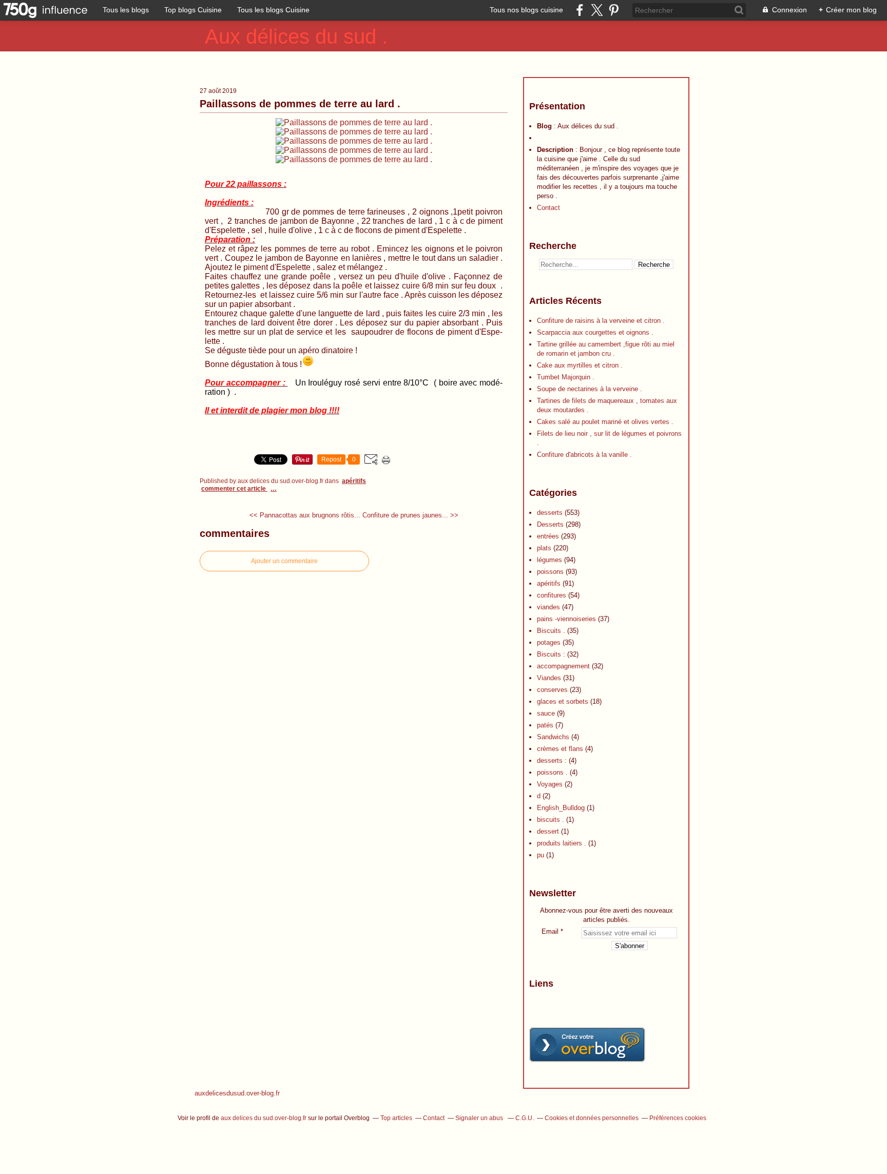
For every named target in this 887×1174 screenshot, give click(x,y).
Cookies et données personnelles (592, 1118)
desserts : (552, 760)
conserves (552, 690)
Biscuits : (551, 654)
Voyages (550, 784)
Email (550, 931)
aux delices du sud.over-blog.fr (263, 1118)
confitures (551, 595)
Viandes (549, 678)
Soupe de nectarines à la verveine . (589, 389)
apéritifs (354, 481)
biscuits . (550, 819)
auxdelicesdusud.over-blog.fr (237, 1093)
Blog (544, 126)
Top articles (396, 1118)
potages (549, 642)
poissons (550, 571)
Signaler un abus (480, 1118)
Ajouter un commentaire (284, 561)
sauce (546, 713)
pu (540, 855)
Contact (548, 207)
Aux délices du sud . (296, 36)
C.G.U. (524, 1118)
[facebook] (579, 10)
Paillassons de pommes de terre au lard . (300, 103)
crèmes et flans (560, 749)
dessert (548, 831)
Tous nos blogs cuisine (526, 10)
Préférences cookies (677, 1118)
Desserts (550, 524)
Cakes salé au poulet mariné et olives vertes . (605, 422)
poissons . (552, 772)
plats (544, 548)
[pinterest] (613, 10)
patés (545, 725)
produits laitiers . (561, 843)
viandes (548, 607)
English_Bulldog (561, 808)
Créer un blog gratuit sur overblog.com (587, 1044)
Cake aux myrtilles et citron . (580, 365)
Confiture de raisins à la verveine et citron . (601, 320)
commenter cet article (234, 488)
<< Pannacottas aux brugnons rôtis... (304, 515)
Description (556, 149)
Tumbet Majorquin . (565, 377)
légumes (549, 560)
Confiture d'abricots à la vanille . (584, 454)
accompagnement (563, 666)
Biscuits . (551, 630)
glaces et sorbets (562, 701)
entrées (548, 536)
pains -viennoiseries (566, 619)
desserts (550, 512)
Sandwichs (553, 737)
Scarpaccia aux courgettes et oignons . (595, 332)
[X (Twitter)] (596, 10)
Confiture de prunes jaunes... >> (410, 515)
